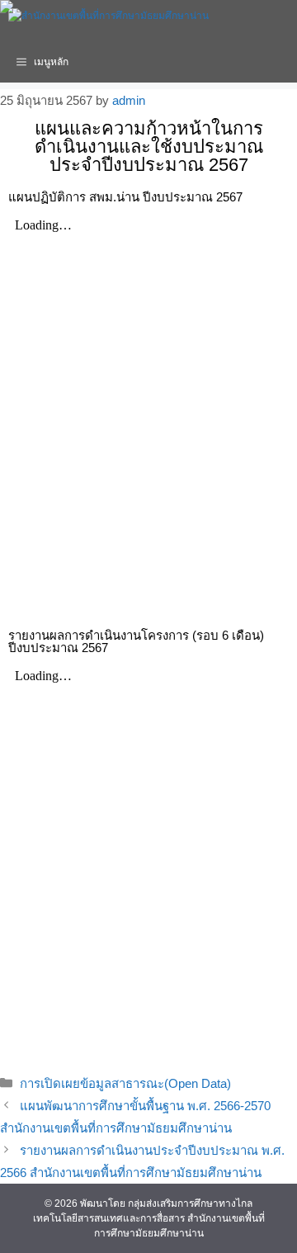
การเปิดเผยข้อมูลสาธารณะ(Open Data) (125, 1083)
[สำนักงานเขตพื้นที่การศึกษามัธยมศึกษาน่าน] (108, 20)
